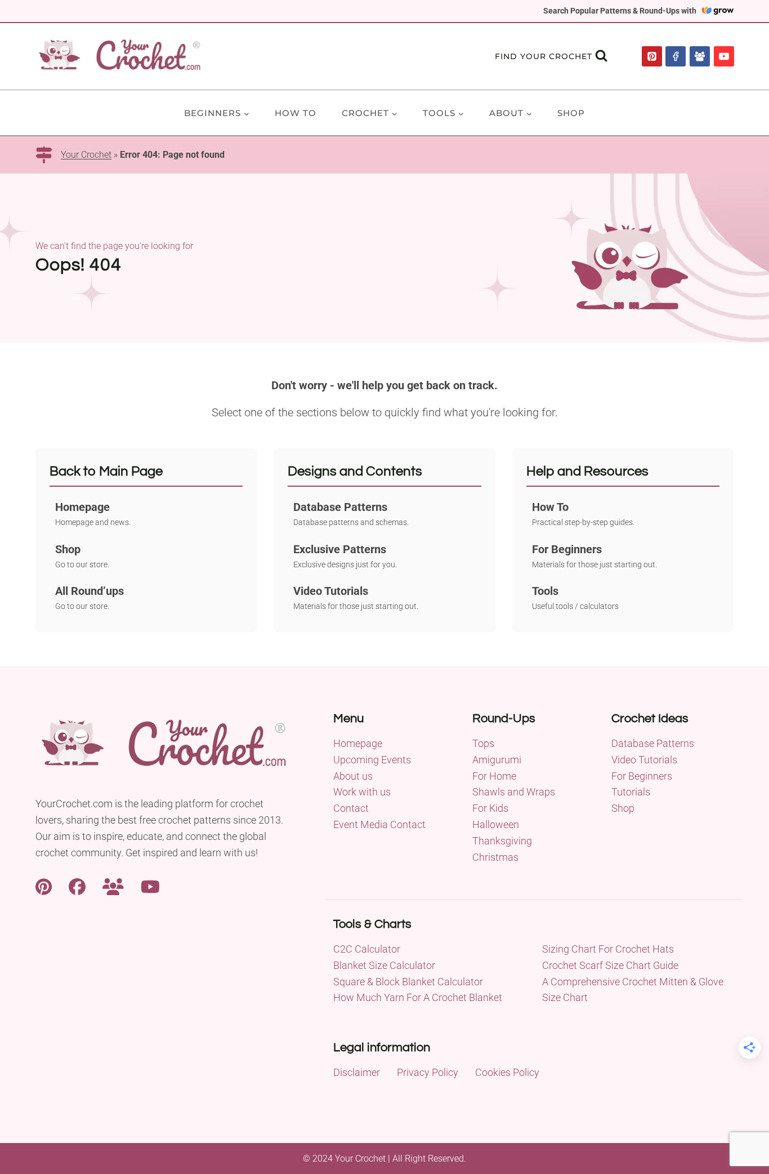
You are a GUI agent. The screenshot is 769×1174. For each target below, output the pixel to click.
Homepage (357, 743)
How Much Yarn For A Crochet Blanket (417, 997)
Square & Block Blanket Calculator (408, 982)
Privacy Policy (427, 1072)
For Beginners (641, 776)
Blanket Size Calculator (384, 965)
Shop (571, 113)
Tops (483, 743)
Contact (351, 808)
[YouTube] (724, 56)
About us (353, 776)
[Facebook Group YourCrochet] (113, 885)
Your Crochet (86, 154)
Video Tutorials (644, 760)
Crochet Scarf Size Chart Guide (610, 965)
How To (295, 113)
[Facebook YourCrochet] (77, 885)
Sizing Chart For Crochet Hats (608, 949)
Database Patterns (652, 743)
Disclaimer (356, 1072)
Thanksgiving (502, 841)
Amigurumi (496, 760)
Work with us (362, 792)
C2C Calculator (366, 949)
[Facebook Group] (700, 56)
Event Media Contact (379, 824)
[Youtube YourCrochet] (150, 885)
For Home (494, 776)
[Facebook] (675, 56)
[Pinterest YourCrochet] (43, 885)
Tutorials (630, 792)
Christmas (495, 857)
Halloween (495, 824)
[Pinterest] (652, 56)
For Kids (490, 808)
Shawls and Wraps (513, 792)
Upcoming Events (372, 760)
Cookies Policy (507, 1072)
